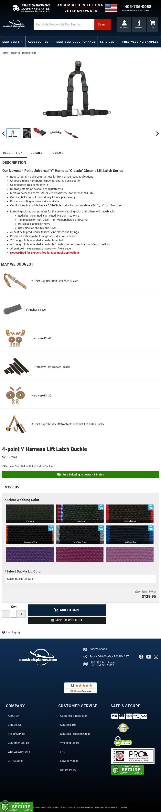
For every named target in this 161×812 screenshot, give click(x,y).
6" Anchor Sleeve (36, 309)
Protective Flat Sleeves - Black (52, 366)
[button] (72, 24)
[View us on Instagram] (156, 657)
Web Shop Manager (117, 808)
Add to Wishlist (69, 620)
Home (5, 53)
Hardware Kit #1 (41, 338)
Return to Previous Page (23, 53)
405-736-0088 (98, 649)
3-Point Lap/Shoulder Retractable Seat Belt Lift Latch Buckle (68, 424)
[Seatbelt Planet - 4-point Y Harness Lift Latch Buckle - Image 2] (27, 133)
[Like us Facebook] (141, 657)
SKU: (5, 457)
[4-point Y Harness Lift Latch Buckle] (80, 88)
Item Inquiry (13, 632)
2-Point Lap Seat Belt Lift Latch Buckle (54, 281)
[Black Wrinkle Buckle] (40, 133)
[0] (152, 24)
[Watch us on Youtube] (148, 657)
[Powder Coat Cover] (71, 133)
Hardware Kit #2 (41, 395)
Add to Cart (70, 610)
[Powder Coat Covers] (55, 133)
